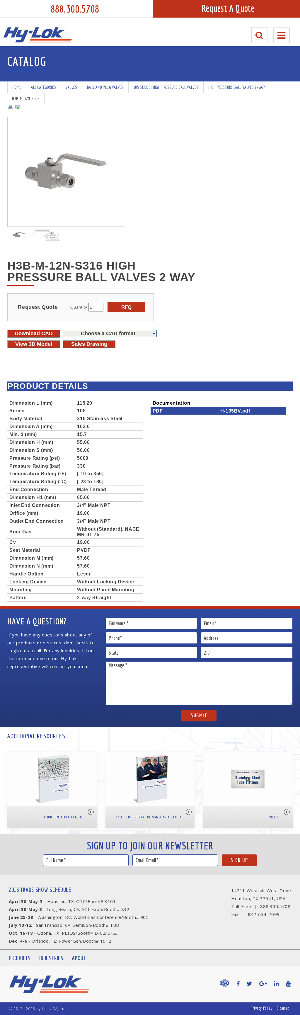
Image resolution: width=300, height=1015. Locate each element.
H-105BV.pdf (235, 410)
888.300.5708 (75, 9)
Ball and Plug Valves (105, 87)
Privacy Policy (261, 1008)
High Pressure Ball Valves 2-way (236, 87)
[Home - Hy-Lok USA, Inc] (37, 35)
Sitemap (283, 1008)
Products (19, 958)
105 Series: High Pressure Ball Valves (166, 87)
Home (16, 87)
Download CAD (34, 333)
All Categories (43, 87)
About (79, 958)
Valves (71, 87)
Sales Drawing (89, 344)
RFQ (126, 307)
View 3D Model (33, 344)
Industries (51, 958)
